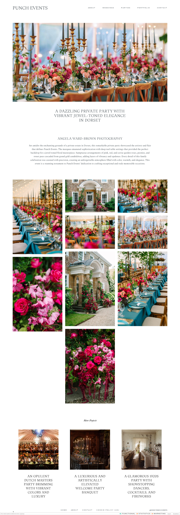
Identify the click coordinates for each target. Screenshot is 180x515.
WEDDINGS (108, 7)
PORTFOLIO (143, 7)
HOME (64, 510)
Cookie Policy (22, 513)
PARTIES (125, 7)
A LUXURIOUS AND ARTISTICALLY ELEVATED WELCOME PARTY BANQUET (90, 464)
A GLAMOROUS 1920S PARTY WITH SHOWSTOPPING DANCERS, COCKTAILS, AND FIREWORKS (142, 464)
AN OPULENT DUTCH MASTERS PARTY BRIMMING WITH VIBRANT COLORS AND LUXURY (38, 464)
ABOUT (91, 7)
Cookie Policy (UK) (108, 510)
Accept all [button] (169, 513)
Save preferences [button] (176, 513)
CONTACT (162, 7)
